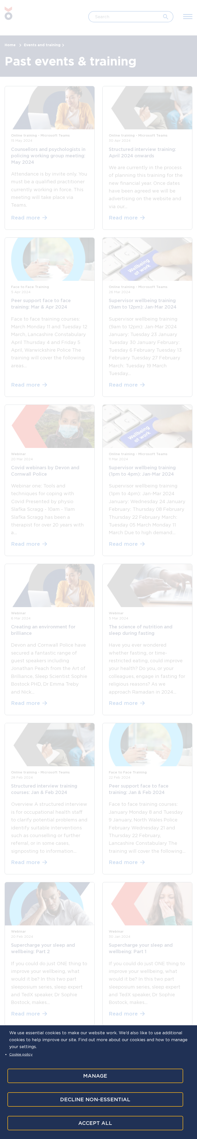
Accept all (95, 1123)
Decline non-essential (95, 1099)
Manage (95, 1076)
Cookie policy (21, 1054)
